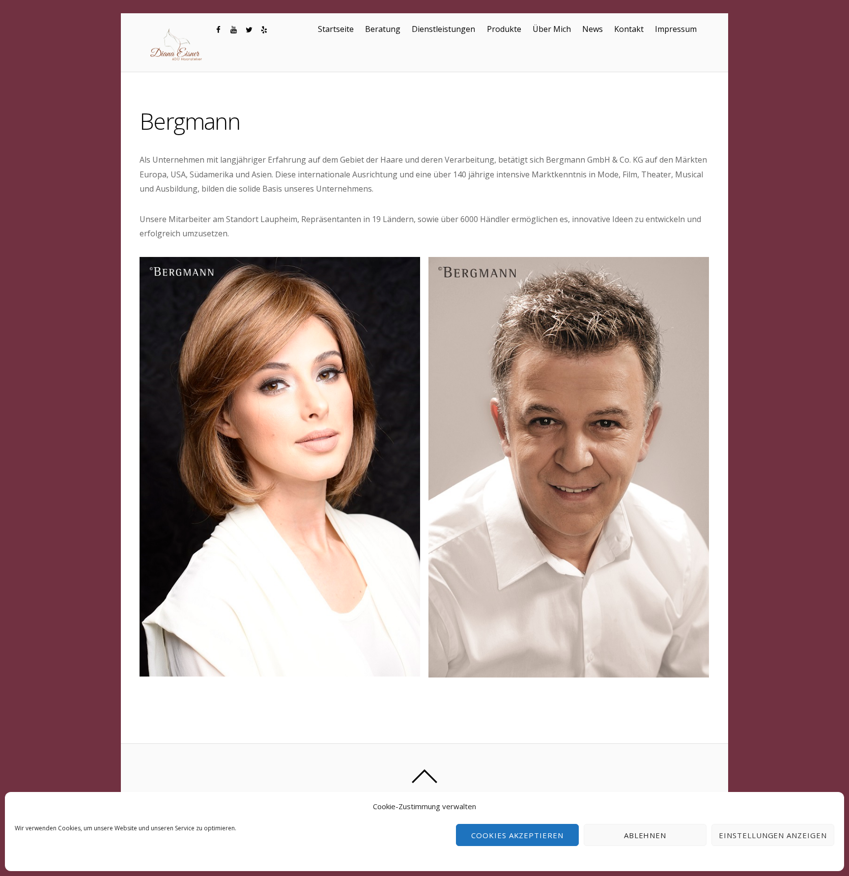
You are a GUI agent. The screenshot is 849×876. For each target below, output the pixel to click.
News (592, 29)
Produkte (504, 29)
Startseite (336, 29)
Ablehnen (645, 835)
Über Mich (552, 29)
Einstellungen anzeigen (773, 835)
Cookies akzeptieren (517, 835)
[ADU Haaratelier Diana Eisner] (176, 60)
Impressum (676, 29)
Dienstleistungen (443, 29)
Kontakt (629, 29)
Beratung (382, 29)
